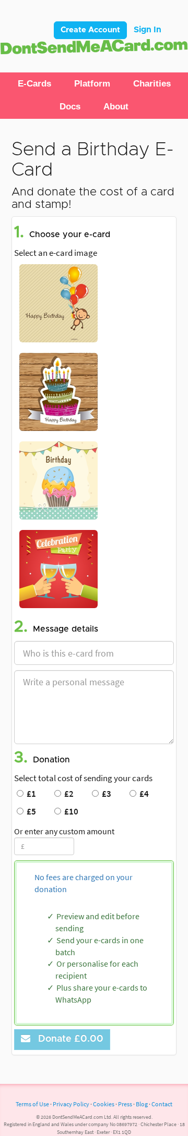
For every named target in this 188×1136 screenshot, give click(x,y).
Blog (142, 1104)
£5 (30, 811)
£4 (142, 793)
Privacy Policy (71, 1104)
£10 (69, 811)
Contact (161, 1104)
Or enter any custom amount (64, 831)
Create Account (90, 30)
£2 (67, 793)
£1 (30, 793)
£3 (105, 793)
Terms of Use (32, 1104)
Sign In (147, 30)
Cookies (103, 1104)
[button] (34, 83)
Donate (68, 1039)
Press (125, 1104)
